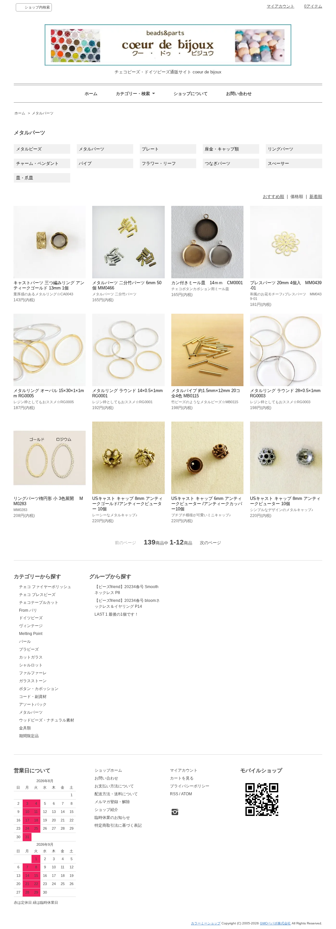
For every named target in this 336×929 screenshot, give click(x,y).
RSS (174, 794)
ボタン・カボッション (38, 688)
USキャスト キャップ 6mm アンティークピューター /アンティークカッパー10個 (206, 503)
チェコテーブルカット (38, 602)
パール (25, 641)
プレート (150, 149)
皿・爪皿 (24, 177)
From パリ (28, 610)
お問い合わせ (239, 93)
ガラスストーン (33, 681)
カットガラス (31, 657)
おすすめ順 (273, 196)
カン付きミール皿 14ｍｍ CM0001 (207, 282)
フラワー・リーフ (159, 163)
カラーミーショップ (205, 923)
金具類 (25, 728)
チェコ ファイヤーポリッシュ (45, 586)
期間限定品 (29, 736)
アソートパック (33, 704)
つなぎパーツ (217, 163)
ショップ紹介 (106, 809)
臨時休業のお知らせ (112, 817)
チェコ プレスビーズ (37, 594)
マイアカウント (280, 6)
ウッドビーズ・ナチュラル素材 (46, 720)
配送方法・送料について (116, 794)
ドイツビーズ (31, 618)
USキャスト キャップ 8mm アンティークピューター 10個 (285, 501)
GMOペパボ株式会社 (275, 923)
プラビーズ (29, 649)
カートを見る (182, 778)
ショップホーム (108, 770)
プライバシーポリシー (189, 786)
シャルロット (31, 665)
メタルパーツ (42, 113)
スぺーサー (278, 163)
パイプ (85, 163)
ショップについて (191, 93)
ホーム (91, 93)
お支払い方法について (114, 786)
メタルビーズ (29, 149)
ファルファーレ (33, 673)
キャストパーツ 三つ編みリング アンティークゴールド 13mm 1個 (48, 285)
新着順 (315, 196)
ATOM (186, 794)
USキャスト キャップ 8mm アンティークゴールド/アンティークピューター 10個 (127, 503)
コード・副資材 (33, 696)
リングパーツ (280, 149)
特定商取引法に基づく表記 (118, 825)
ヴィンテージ (31, 625)
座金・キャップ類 (222, 149)
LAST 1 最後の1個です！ (116, 614)
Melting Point (30, 633)
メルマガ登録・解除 (112, 802)
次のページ (210, 542)
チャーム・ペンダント (37, 163)
